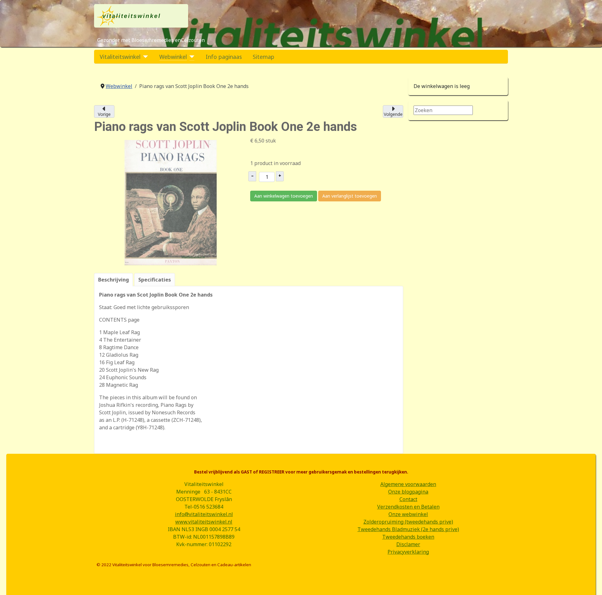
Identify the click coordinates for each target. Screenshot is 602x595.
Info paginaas (224, 56)
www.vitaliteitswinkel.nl (203, 521)
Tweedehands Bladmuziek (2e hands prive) (408, 529)
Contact (408, 499)
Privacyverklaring (408, 551)
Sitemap (263, 56)
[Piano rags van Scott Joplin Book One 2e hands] (170, 202)
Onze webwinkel (408, 514)
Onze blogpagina (408, 491)
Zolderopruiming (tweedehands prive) (408, 521)
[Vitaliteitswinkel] (144, 57)
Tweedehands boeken (408, 536)
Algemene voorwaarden (408, 484)
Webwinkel (173, 56)
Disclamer (408, 544)
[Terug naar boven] (591, 583)
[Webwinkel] (191, 57)
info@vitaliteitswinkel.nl (204, 514)
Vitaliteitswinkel (120, 56)
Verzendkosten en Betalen (408, 506)
